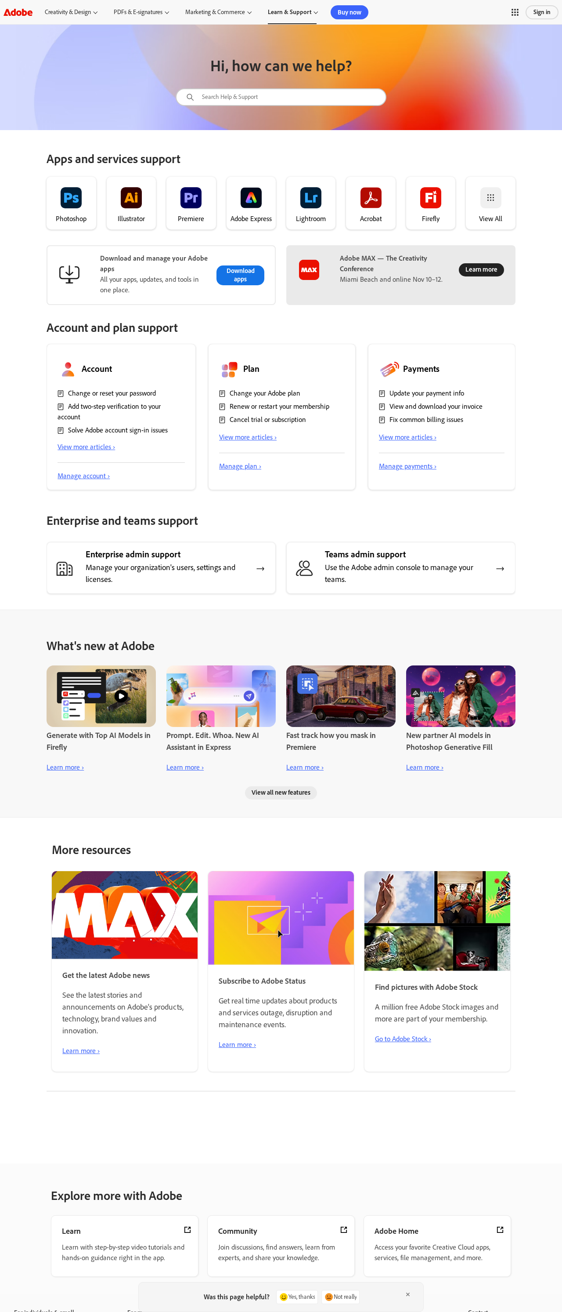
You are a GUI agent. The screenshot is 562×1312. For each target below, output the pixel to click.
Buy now (349, 12)
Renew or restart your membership (279, 406)
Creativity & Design (68, 12)
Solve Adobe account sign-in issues (118, 430)
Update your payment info (426, 393)
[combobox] (281, 97)
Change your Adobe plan (265, 393)
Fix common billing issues (426, 419)
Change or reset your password (112, 393)
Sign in (542, 12)
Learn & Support (289, 12)
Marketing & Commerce (215, 12)
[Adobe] (18, 12)
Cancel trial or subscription (268, 419)
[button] (515, 12)
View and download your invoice (436, 406)
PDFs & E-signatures (138, 12)
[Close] (408, 1294)
